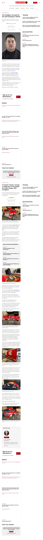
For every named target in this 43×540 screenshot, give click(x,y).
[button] (2, 2)
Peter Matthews (11, 197)
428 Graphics (15, 290)
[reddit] (12, 29)
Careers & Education (5, 12)
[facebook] (8, 29)
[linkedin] (9, 29)
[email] (14, 29)
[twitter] (11, 29)
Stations (27, 8)
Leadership (17, 8)
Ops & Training (11, 8)
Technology (22, 8)
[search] (4, 2)
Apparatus (32, 8)
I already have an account (11, 176)
